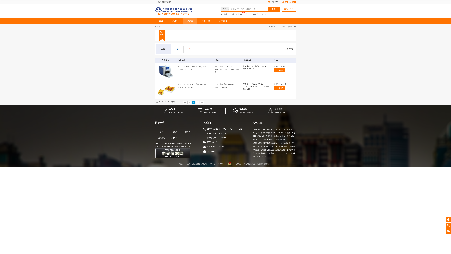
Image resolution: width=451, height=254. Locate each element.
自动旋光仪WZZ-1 (260, 14)
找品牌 (175, 21)
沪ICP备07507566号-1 (218, 164)
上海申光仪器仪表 (236, 14)
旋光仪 (247, 14)
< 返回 (157, 27)
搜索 (273, 9)
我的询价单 (289, 9)
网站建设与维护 (249, 164)
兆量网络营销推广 (263, 164)
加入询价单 (279, 70)
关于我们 (223, 21)
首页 (161, 21)
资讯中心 (206, 21)
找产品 (190, 21)
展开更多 (290, 49)
